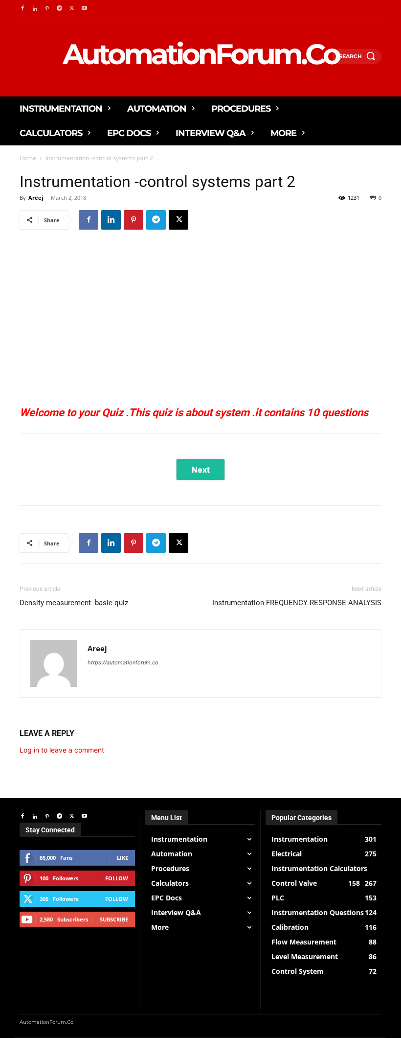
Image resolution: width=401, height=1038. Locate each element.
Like (122, 857)
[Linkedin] (34, 8)
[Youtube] (84, 8)
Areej (35, 197)
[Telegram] (59, 8)
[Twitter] (72, 8)
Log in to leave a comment (62, 750)
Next (201, 469)
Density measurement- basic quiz (74, 602)
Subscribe (114, 919)
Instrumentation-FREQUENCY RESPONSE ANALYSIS (296, 602)
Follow (116, 878)
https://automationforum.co (123, 662)
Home (28, 158)
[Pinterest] (47, 8)
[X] (178, 220)
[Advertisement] (200, 316)
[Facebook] (22, 8)
